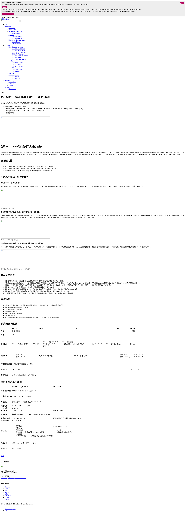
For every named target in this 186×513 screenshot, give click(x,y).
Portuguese (8, 495)
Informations (12, 82)
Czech (7, 488)
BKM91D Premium (18, 50)
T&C (6, 510)
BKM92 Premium (17, 54)
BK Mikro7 (16, 76)
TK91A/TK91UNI (18, 69)
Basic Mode (16, 42)
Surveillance (12, 29)
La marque (12, 28)
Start (6, 24)
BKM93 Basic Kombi (19, 59)
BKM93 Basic (16, 57)
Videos (11, 85)
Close (181, 3)
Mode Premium (17, 43)
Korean (7, 492)
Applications (16, 33)
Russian (7, 497)
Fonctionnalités (17, 36)
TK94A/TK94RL (17, 66)
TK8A (14, 68)
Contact (7, 87)
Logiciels (11, 83)
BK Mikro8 (16, 78)
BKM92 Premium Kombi (20, 56)
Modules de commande (16, 47)
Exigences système (18, 38)
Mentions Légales (10, 509)
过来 (2, 456)
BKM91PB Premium (18, 49)
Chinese (7, 487)
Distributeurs (12, 89)
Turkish (7, 499)
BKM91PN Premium (18, 52)
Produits (7, 45)
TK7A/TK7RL (17, 64)
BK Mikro (8, 26)
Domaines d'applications (16, 31)
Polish (6, 494)
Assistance (8, 80)
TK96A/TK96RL (17, 63)
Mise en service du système (17, 40)
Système (11, 35)
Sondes (11, 61)
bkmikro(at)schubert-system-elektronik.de (13, 478)
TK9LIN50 (15, 71)
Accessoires (12, 73)
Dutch (6, 490)
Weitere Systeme (14, 75)
